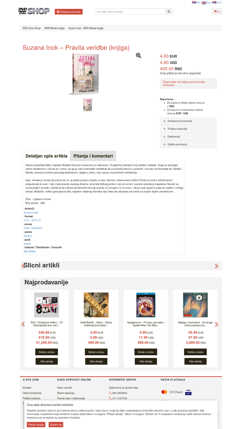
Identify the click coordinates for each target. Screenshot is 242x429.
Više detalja (46, 361)
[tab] (188, 121)
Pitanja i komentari (93, 156)
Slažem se (56, 424)
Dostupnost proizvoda (180, 121)
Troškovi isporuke (177, 128)
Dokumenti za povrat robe (123, 387)
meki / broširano (33, 228)
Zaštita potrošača (177, 144)
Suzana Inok (31, 212)
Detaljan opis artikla (46, 156)
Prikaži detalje (36, 424)
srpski (27, 243)
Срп (218, 2)
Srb (198, 2)
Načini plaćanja (65, 393)
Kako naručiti (64, 387)
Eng (208, 2)
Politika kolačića (31, 398)
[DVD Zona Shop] (32, 11)
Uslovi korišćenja (32, 393)
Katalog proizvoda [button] (70, 11)
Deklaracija (174, 136)
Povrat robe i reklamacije (71, 398)
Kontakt (27, 387)
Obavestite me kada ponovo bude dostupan (184, 83)
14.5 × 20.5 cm (32, 220)
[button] (23, 265)
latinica (28, 235)
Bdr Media (30, 251)
